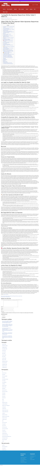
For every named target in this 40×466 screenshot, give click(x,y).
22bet (3, 399)
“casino (4, 45)
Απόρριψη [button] (1, 465)
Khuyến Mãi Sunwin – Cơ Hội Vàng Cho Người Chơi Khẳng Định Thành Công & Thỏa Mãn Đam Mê (7, 333)
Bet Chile (4, 60)
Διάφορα (31, 9)
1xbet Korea (3, 394)
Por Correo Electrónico (6, 42)
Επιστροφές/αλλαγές (23, 459)
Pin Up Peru (3, 430)
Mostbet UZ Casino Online (5, 416)
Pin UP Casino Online (5, 428)
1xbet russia (3, 396)
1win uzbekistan (4, 382)
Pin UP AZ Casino (4, 422)
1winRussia (3, 383)
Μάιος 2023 (3, 356)
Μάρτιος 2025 (4, 344)
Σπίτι (35, 9)
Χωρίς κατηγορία (6, 294)
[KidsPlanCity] (5, 6)
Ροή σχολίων (4, 448)
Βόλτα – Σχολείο (21, 9)
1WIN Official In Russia (5, 379)
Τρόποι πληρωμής (23, 458)
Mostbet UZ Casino (4, 414)
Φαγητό (27, 9)
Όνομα (2, 308)
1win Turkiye (3, 380)
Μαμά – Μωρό (5, 11)
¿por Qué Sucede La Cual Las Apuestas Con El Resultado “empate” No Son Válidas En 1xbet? (8, 32)
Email (2, 309)
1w (2, 371)
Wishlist (31, 458)
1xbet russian (4, 397)
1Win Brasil (3, 374)
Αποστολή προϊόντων (23, 457)
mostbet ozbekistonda (5, 411)
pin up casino (4, 425)
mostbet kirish (4, 408)
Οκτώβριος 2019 (4, 367)
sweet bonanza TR (4, 433)
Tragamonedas (5, 59)
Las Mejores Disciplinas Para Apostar (8, 63)
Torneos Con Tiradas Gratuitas (7, 34)
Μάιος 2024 (3, 353)
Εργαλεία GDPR (32, 459)
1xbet (1, 89)
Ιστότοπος (2, 311)
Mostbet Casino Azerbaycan (6, 405)
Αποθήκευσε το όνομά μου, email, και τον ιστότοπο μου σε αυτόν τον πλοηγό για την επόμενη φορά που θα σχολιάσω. (17, 312)
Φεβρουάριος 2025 (4, 345)
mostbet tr (3, 413)
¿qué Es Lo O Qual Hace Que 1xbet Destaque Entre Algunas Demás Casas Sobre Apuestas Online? (8, 51)
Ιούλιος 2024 (4, 350)
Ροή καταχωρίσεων (4, 446)
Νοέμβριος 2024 (4, 347)
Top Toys (4, 9)
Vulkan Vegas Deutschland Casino (6, 436)
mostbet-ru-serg (4, 419)
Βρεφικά (15, 9)
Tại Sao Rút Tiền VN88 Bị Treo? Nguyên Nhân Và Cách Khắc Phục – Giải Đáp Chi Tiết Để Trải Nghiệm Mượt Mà (7, 322)
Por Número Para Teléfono (6, 39)
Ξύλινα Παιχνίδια (9, 9)
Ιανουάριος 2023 (4, 362)
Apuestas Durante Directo (6, 44)
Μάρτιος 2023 (4, 359)
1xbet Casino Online (4, 391)
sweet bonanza (4, 431)
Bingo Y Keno (5, 61)
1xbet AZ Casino (4, 385)
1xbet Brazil (3, 388)
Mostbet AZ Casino (4, 402)
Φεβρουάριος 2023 (4, 361)
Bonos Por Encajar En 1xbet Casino (7, 49)
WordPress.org (4, 449)
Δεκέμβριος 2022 (4, 364)
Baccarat (4, 33)
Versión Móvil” (5, 43)
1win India (3, 377)
